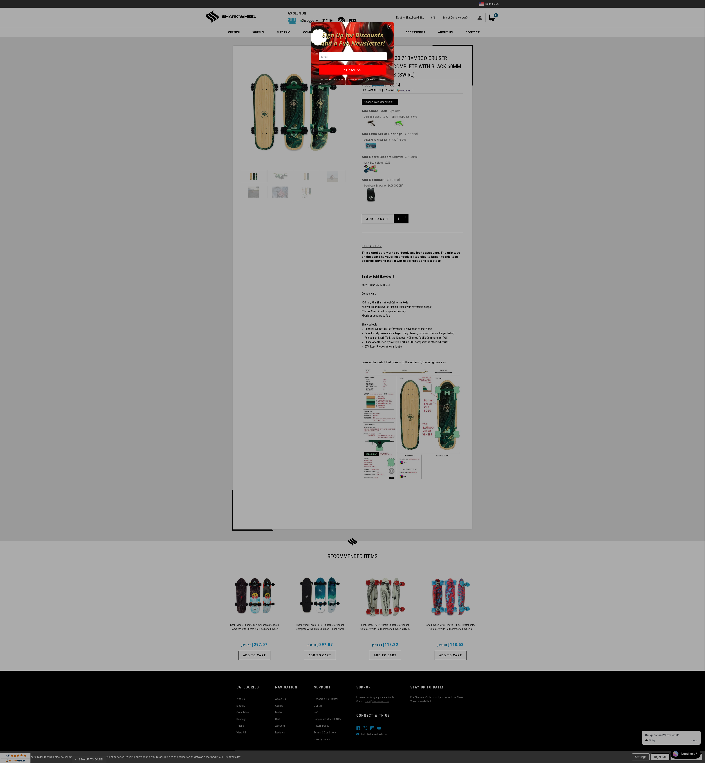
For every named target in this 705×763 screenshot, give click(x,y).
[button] (390, 26)
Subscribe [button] (352, 70)
